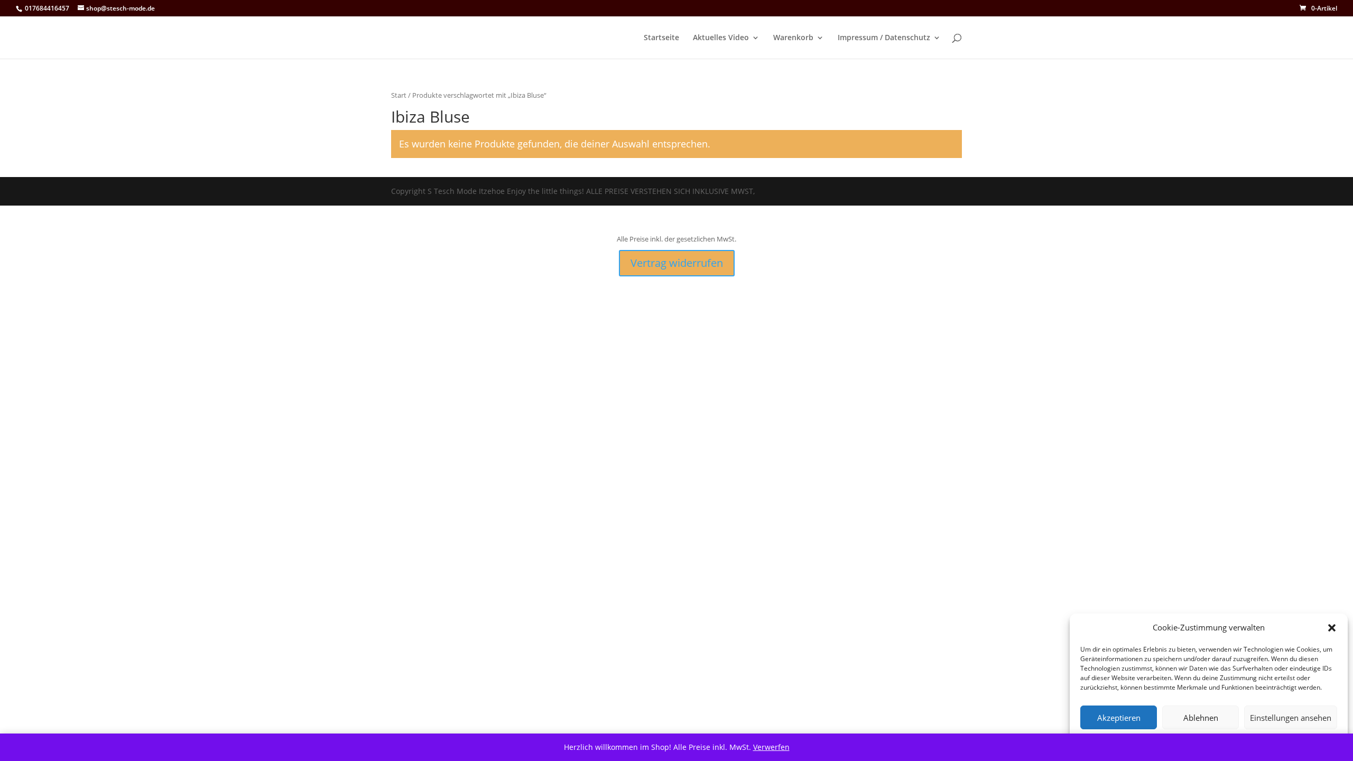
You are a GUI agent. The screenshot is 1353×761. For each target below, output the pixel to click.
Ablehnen (1200, 717)
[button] (1332, 628)
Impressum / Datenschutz (884, 38)
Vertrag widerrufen (677, 263)
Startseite (661, 38)
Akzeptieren (1119, 717)
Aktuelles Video (721, 38)
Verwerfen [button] (771, 747)
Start (398, 95)
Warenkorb (793, 38)
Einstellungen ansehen (1290, 717)
